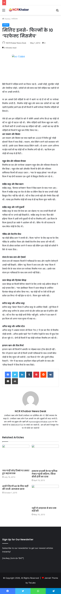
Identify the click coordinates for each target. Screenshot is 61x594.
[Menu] (3, 11)
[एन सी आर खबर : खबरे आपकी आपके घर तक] (19, 10)
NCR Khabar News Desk (16, 43)
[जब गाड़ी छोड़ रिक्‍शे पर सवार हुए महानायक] (15, 456)
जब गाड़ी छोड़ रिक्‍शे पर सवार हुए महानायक (15, 472)
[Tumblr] (29, 375)
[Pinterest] (36, 375)
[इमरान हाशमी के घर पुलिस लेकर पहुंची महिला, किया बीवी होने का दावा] (45, 456)
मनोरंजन (14, 19)
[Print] (15, 381)
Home (7, 19)
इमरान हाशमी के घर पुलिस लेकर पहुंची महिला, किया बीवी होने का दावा (44, 474)
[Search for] (57, 11)
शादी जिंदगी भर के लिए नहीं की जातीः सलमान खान (15, 487)
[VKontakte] (50, 375)
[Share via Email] (8, 381)
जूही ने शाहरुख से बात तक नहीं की (44, 509)
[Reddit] (43, 375)
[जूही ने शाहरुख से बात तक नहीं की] (45, 495)
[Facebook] (8, 375)
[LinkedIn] (22, 375)
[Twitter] (15, 375)
